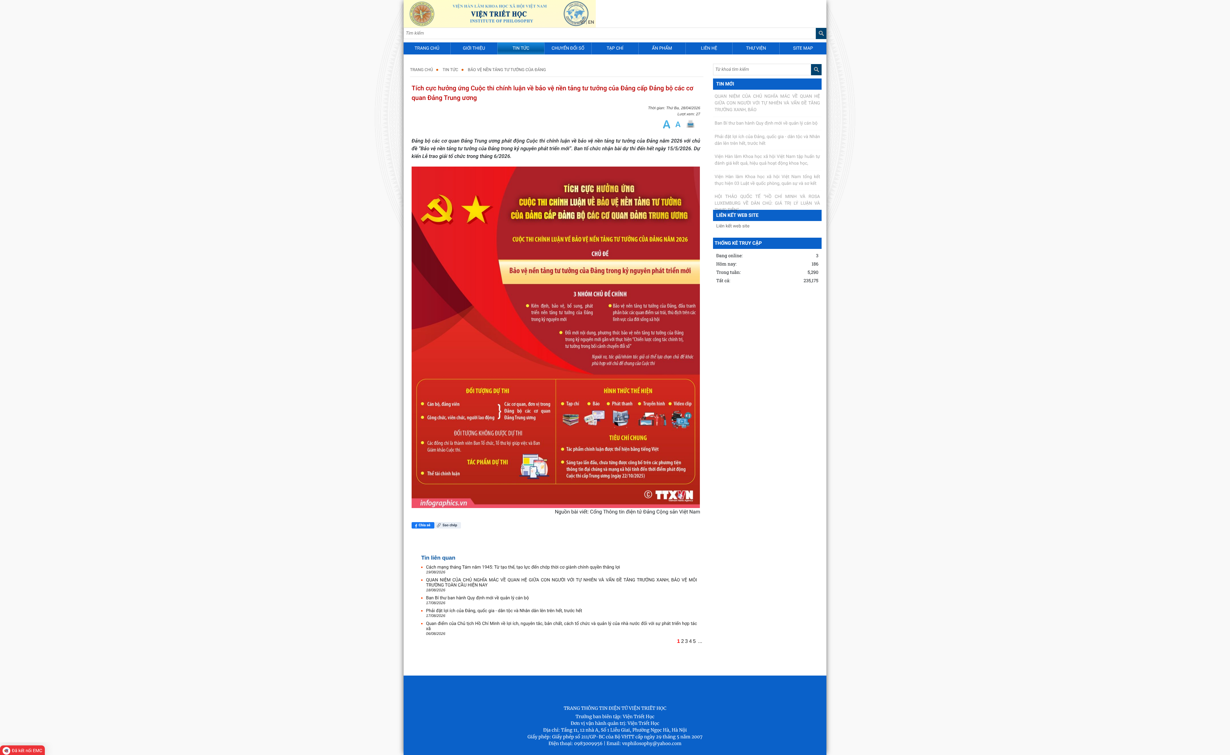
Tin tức (450, 70)
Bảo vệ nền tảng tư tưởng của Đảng (507, 70)
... (700, 641)
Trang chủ (421, 70)
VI (582, 22)
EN (591, 22)
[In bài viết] (690, 124)
